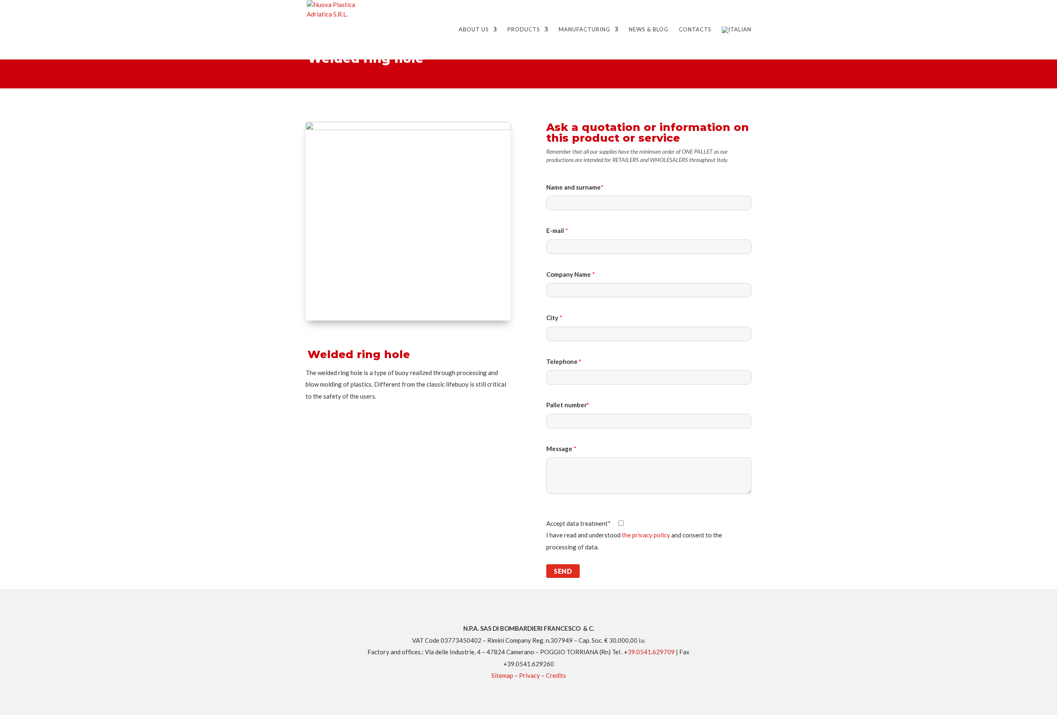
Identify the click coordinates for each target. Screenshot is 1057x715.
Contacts (695, 29)
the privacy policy (646, 535)
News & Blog (648, 29)
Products (523, 29)
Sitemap (502, 675)
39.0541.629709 (651, 652)
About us (474, 29)
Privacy (529, 675)
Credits (556, 675)
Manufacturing (584, 29)
